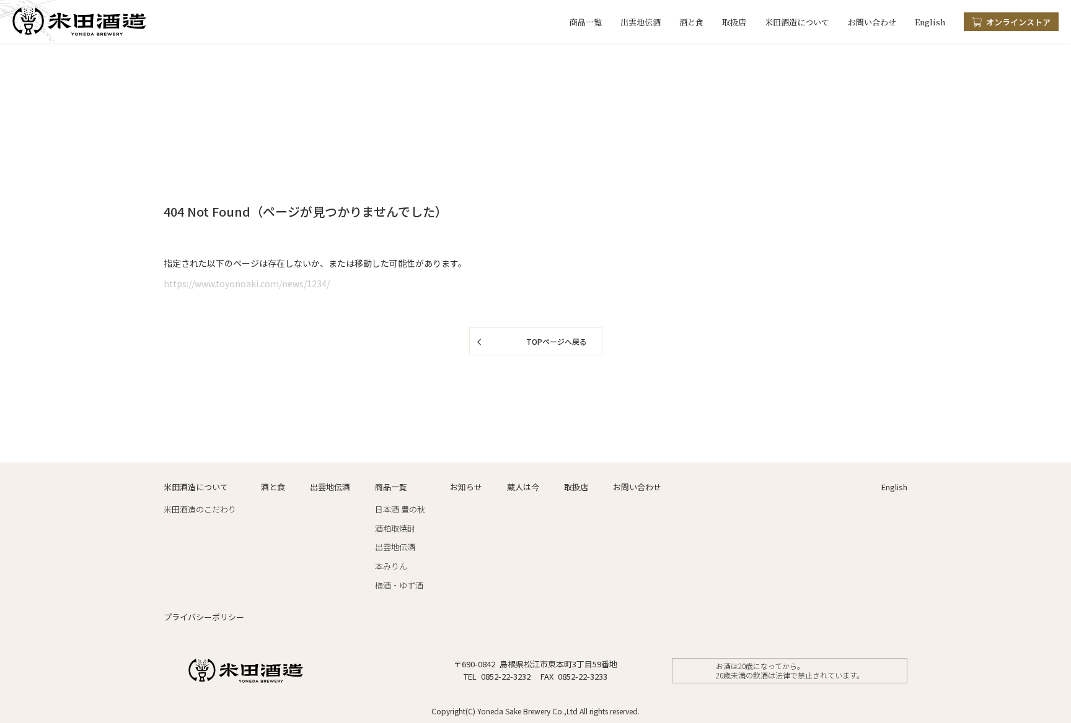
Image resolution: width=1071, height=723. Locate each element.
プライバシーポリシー (204, 617)
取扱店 (734, 22)
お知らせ (466, 487)
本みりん (391, 566)
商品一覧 (586, 22)
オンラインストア (1018, 22)
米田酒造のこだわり (200, 509)
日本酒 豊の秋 (400, 509)
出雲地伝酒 (640, 22)
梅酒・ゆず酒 (399, 585)
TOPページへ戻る (556, 341)
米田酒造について (797, 22)
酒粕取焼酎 (395, 528)
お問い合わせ (872, 22)
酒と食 (691, 22)
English (930, 22)
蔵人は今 (523, 487)
